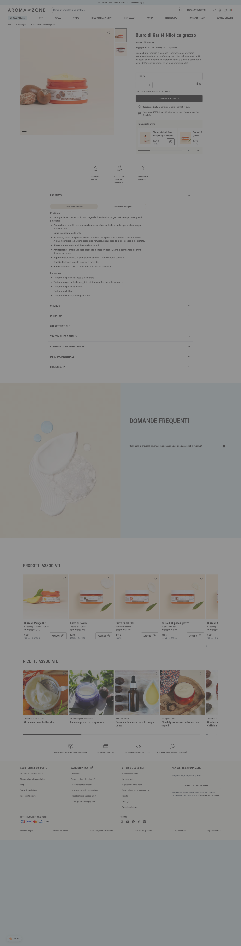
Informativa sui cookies (126, 496)
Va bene (137, 505)
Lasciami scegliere (104, 505)
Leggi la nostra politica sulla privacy (103, 496)
